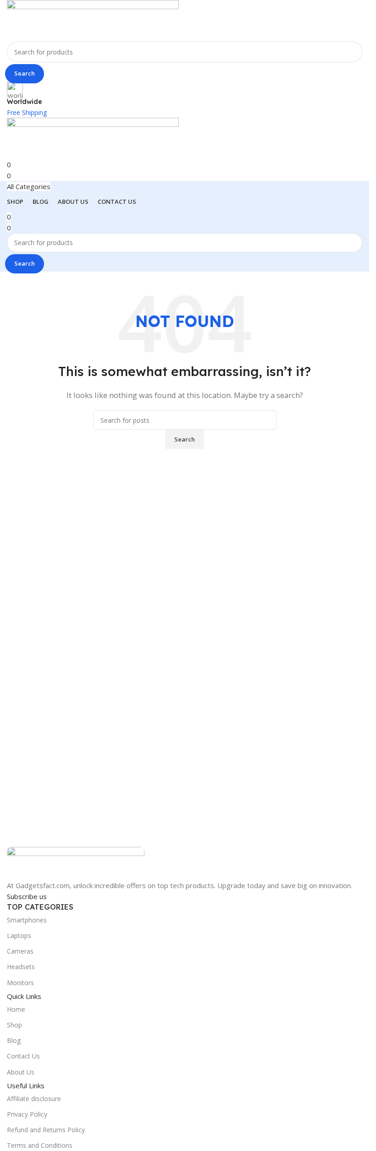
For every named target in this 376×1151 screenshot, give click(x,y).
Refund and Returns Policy (46, 1129)
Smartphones (27, 920)
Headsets (21, 966)
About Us (20, 1072)
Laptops (19, 935)
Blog (14, 1040)
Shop (14, 1024)
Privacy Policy (27, 1114)
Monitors (20, 982)
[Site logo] (93, 19)
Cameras (20, 951)
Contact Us (23, 1056)
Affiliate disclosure (34, 1098)
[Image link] (75, 862)
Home (16, 1009)
